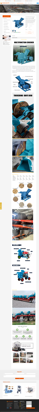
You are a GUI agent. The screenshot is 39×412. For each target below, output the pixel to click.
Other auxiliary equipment (16, 408)
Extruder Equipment (6, 26)
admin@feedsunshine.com (7, 42)
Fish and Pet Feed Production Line (17, 407)
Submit (19, 378)
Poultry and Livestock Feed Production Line (18, 402)
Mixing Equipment (6, 24)
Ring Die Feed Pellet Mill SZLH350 (7, 396)
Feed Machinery (5, 18)
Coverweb (27, 411)
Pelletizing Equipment (16, 405)
